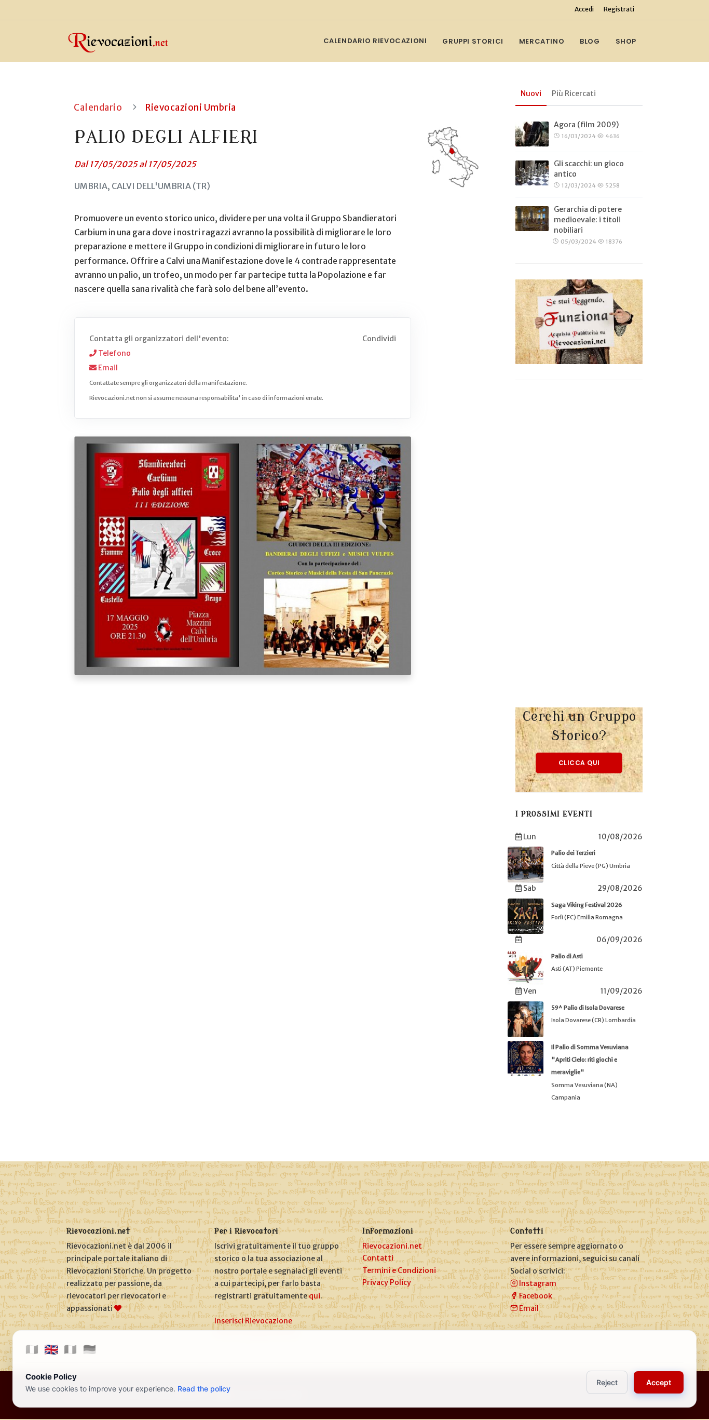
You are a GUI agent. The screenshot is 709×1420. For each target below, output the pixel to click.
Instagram (536, 1283)
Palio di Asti (567, 956)
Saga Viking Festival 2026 (586, 904)
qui (314, 1296)
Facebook (534, 1296)
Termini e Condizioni (399, 1270)
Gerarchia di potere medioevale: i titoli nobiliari (588, 220)
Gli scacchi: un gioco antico (589, 169)
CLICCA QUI (579, 762)
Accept (658, 1382)
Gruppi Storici (472, 41)
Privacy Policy (386, 1282)
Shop (626, 41)
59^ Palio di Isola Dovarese (587, 1007)
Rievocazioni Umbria (190, 107)
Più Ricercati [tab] (574, 93)
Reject (607, 1382)
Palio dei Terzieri (573, 852)
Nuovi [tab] (531, 93)
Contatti (377, 1258)
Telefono (114, 353)
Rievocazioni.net (392, 1246)
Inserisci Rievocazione (253, 1320)
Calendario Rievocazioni (375, 41)
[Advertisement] (579, 551)
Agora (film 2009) (586, 124)
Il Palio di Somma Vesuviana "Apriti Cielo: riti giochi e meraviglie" (590, 1059)
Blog (589, 41)
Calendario (98, 107)
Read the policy (204, 1388)
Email (107, 367)
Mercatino (541, 41)
